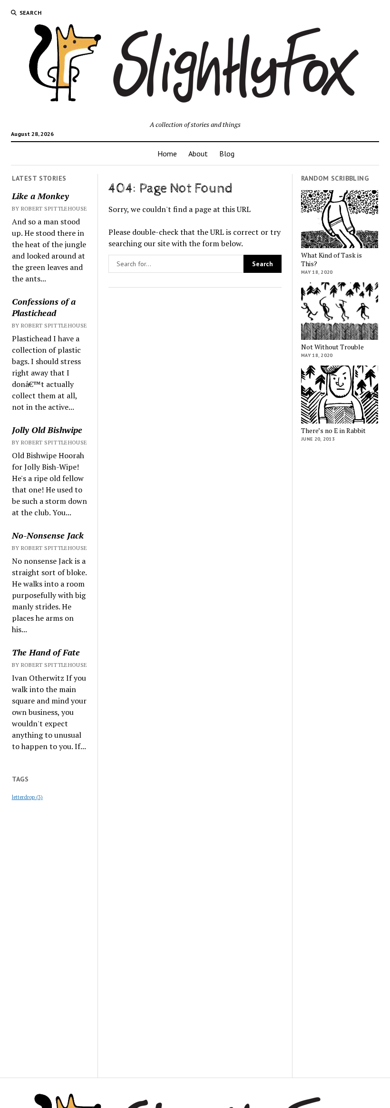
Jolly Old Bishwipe (47, 429)
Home (167, 153)
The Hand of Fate (46, 652)
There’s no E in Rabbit (333, 430)
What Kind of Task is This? (331, 259)
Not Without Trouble (332, 347)
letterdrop (27, 797)
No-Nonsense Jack (48, 535)
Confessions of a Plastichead (44, 307)
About (198, 153)
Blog (226, 153)
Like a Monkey (40, 196)
